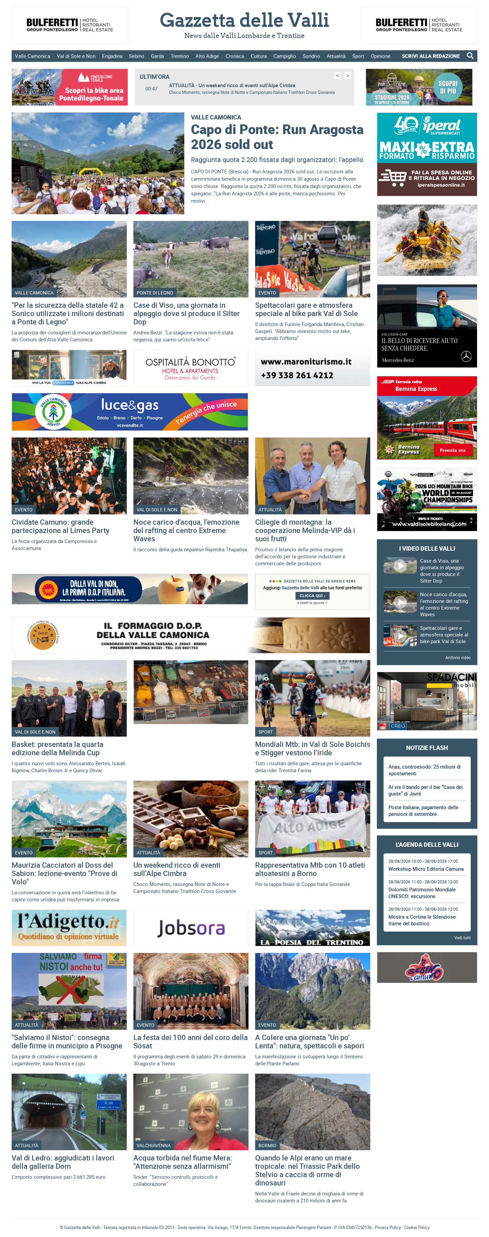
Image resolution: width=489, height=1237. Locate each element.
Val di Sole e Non (76, 56)
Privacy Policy (388, 1227)
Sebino (136, 56)
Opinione (381, 56)
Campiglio (284, 56)
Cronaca (235, 56)
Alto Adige (207, 56)
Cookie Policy (416, 1227)
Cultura (259, 56)
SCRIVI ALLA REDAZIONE (431, 56)
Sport (358, 56)
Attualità (336, 56)
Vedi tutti (462, 937)
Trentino (180, 56)
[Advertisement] (427, 1009)
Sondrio (311, 56)
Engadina (112, 56)
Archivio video (458, 657)
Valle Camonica (32, 56)
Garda (157, 56)
